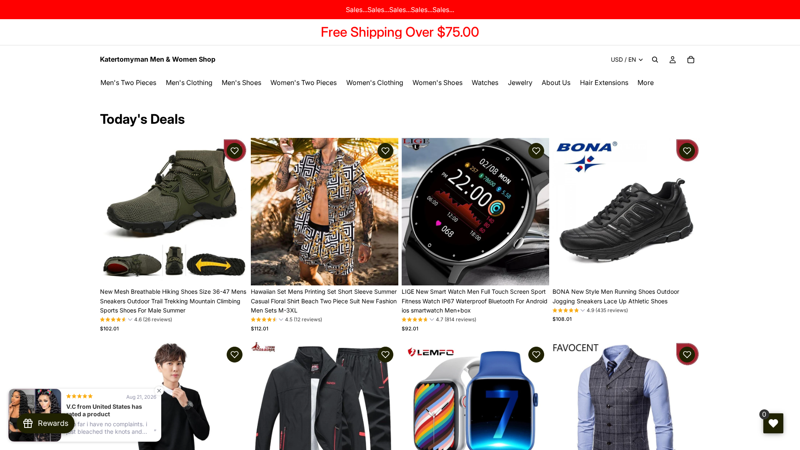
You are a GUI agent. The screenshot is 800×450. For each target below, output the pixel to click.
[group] (136, 320)
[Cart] (691, 59)
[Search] (655, 59)
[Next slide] (235, 211)
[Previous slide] (112, 211)
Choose (241, 272)
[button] (234, 151)
